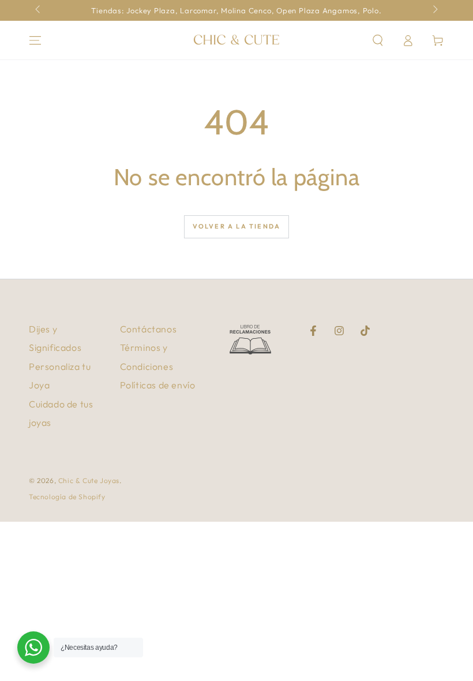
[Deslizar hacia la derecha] (434, 10)
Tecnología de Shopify (67, 496)
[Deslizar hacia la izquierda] (38, 10)
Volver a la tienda (237, 226)
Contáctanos (148, 329)
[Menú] (35, 40)
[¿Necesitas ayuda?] (33, 647)
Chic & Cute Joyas (88, 480)
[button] (378, 40)
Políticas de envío (158, 385)
